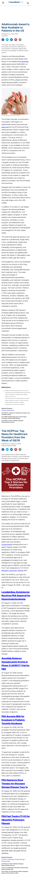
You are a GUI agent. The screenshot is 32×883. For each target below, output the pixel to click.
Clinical (4, 410)
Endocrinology (19, 859)
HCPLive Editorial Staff (9, 445)
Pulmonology (6, 861)
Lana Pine (5, 36)
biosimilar (24, 61)
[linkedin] (11, 39)
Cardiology (10, 859)
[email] (20, 39)
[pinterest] (15, 39)
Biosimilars (10, 410)
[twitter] (7, 39)
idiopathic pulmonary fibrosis (12, 570)
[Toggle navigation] (3, 3)
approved (5, 127)
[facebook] (3, 39)
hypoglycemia (7, 544)
